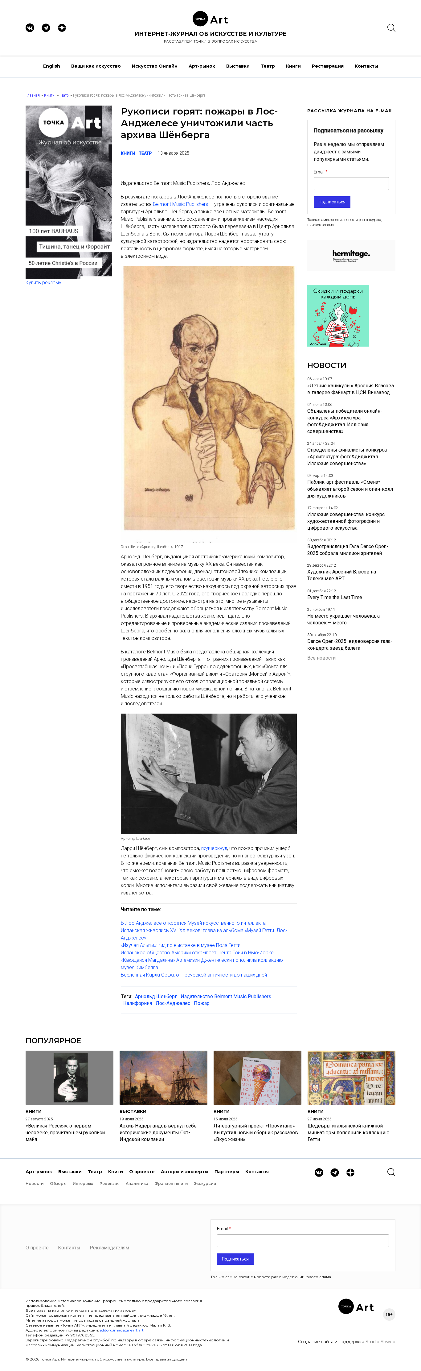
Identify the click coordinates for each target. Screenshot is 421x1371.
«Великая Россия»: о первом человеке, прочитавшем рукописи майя (65, 1132)
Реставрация (328, 66)
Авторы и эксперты (184, 1171)
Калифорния (137, 1003)
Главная (33, 95)
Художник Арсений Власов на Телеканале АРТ (341, 575)
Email (319, 171)
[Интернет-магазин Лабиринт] (338, 345)
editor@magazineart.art (122, 1330)
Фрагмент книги (171, 1183)
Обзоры (58, 1183)
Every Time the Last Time (334, 597)
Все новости (321, 658)
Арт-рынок (202, 66)
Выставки (238, 66)
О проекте (142, 1171)
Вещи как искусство (96, 66)
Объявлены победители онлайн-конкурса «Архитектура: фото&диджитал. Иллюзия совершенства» (344, 421)
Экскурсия (205, 1183)
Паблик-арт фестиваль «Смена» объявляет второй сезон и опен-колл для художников (350, 488)
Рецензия (110, 1183)
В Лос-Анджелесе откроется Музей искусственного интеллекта (193, 923)
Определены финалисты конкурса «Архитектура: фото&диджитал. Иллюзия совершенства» (347, 456)
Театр (268, 66)
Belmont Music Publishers (180, 204)
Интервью (83, 1183)
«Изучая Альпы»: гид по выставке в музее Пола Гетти (180, 945)
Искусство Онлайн (155, 66)
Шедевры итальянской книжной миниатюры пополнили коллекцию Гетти (349, 1132)
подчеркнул (214, 848)
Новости (35, 1183)
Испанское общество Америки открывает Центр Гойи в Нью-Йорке (197, 953)
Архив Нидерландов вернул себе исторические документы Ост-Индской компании (158, 1132)
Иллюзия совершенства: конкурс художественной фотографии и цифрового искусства (346, 521)
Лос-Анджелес (173, 1003)
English (51, 66)
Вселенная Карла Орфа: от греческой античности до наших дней (194, 975)
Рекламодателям (109, 1248)
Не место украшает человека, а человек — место (343, 619)
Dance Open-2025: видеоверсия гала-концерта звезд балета (349, 644)
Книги (293, 66)
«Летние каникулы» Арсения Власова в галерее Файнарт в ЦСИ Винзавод (350, 389)
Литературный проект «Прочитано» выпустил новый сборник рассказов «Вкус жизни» (256, 1132)
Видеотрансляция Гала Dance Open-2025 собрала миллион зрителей (347, 550)
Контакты (366, 66)
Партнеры (227, 1171)
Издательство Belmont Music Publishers (226, 996)
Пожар (202, 1003)
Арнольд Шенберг (156, 996)
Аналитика (137, 1183)
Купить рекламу (43, 282)
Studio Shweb (380, 1341)
